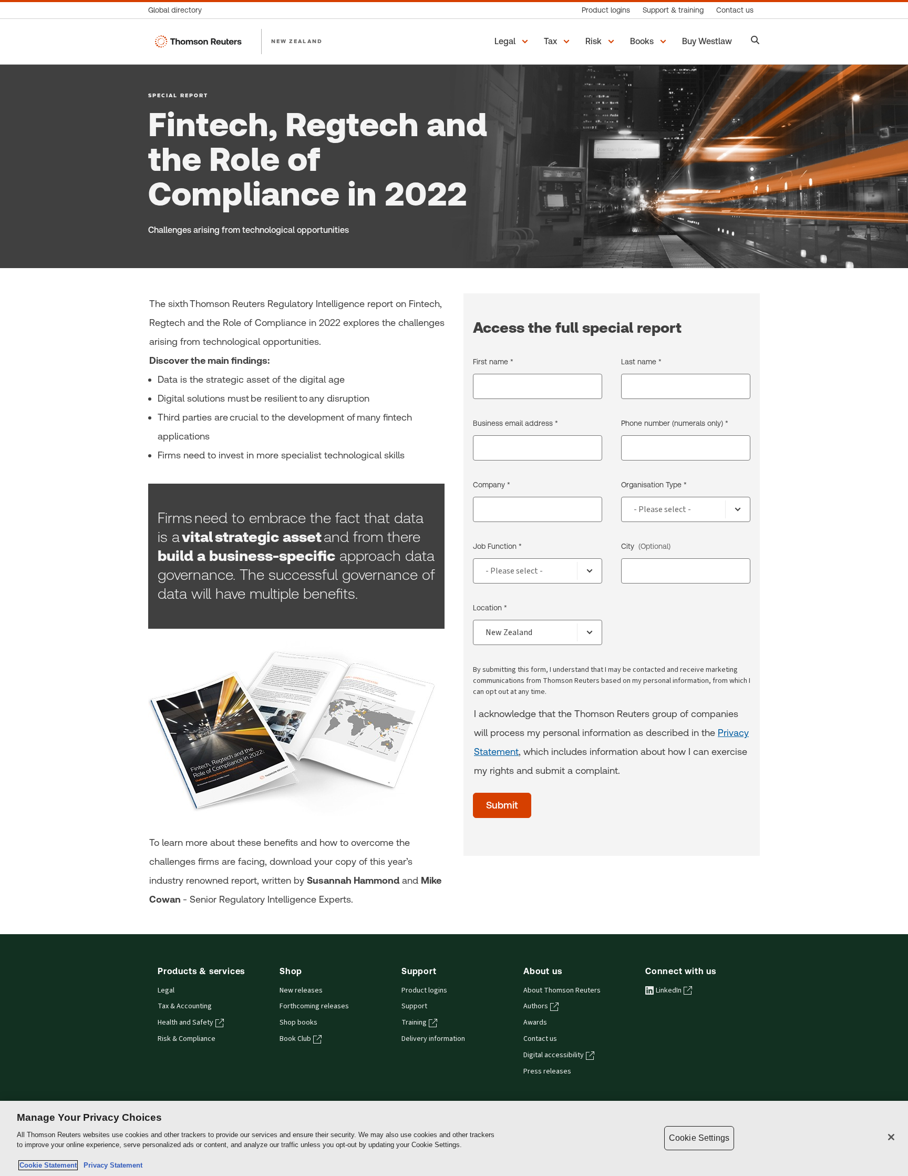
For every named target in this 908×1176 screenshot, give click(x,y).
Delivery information (433, 1039)
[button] (513, 41)
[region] (454, 1138)
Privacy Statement (110, 1165)
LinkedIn (669, 990)
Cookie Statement (48, 1165)
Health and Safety (185, 1022)
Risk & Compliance (186, 1039)
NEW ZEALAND (297, 41)
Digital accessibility (553, 1055)
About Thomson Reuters (562, 990)
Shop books (298, 1022)
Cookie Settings (699, 1137)
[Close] (891, 1137)
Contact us (540, 1039)
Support (414, 1006)
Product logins (424, 990)
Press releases (547, 1071)
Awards (535, 1022)
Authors (535, 1006)
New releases (301, 990)
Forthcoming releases (314, 1006)
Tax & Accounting (185, 1006)
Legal (166, 990)
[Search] (755, 41)
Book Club (295, 1039)
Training (414, 1022)
